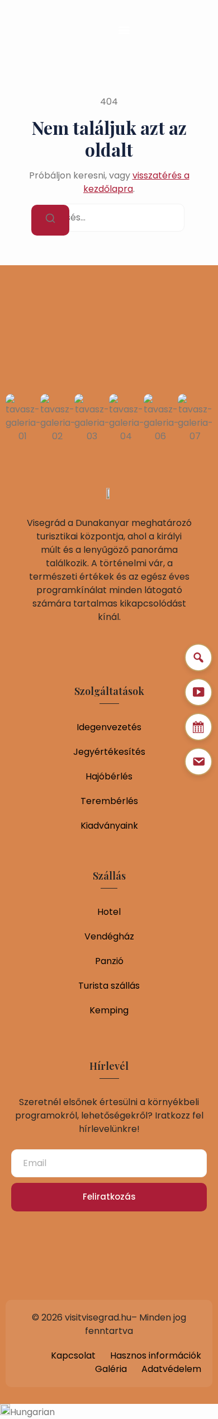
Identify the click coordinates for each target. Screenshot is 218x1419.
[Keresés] (50, 220)
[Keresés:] (109, 218)
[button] (124, 30)
